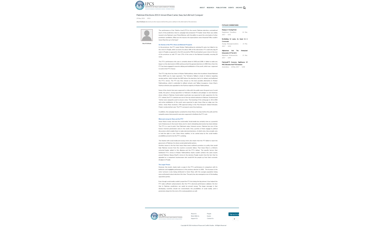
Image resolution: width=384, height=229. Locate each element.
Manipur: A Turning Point (229, 30)
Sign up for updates (236, 214)
